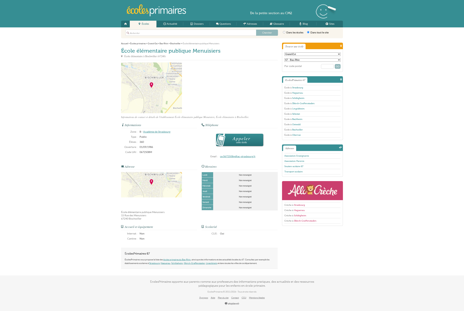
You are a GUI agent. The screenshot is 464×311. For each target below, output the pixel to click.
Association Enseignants (296, 156)
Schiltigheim (177, 263)
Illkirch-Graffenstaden (194, 263)
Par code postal (293, 66)
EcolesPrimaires (156, 10)
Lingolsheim (211, 263)
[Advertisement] (214, 87)
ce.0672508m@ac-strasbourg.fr (238, 156)
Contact (235, 297)
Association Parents (294, 161)
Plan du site (223, 297)
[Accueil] (125, 24)
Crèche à (294, 205)
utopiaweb (232, 304)
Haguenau (165, 263)
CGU (244, 297)
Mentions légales (257, 297)
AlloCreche (312, 190)
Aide (213, 297)
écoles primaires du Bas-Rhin (177, 259)
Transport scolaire (293, 171)
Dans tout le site (319, 32)
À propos (203, 297)
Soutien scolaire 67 (293, 166)
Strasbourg (154, 263)
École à (293, 87)
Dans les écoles (294, 32)
